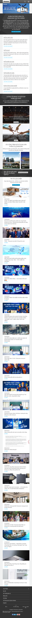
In (6, 606)
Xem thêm (16, 122)
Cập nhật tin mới (16, 184)
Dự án (4, 591)
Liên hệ (16, 140)
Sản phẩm (5, 588)
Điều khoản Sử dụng (7, 611)
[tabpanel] (16, 8)
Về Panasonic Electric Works (9, 600)
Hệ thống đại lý (7, 593)
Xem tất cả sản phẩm (8, 46)
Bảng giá (5, 595)
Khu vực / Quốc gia (26, 607)
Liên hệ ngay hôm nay (23, 172)
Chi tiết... (6, 205)
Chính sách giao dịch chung (17, 611)
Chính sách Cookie (6, 612)
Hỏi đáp (5, 598)
